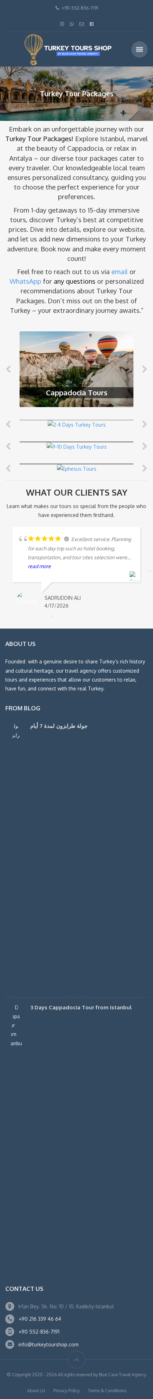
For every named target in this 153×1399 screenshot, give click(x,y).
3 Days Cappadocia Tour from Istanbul (81, 1007)
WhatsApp (25, 281)
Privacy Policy (66, 1390)
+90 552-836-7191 (39, 1332)
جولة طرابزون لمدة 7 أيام (59, 725)
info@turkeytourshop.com (49, 1344)
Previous (3, 569)
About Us (36, 1390)
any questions (74, 281)
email (119, 271)
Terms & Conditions (107, 1390)
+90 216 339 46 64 (40, 1319)
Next (149, 569)
